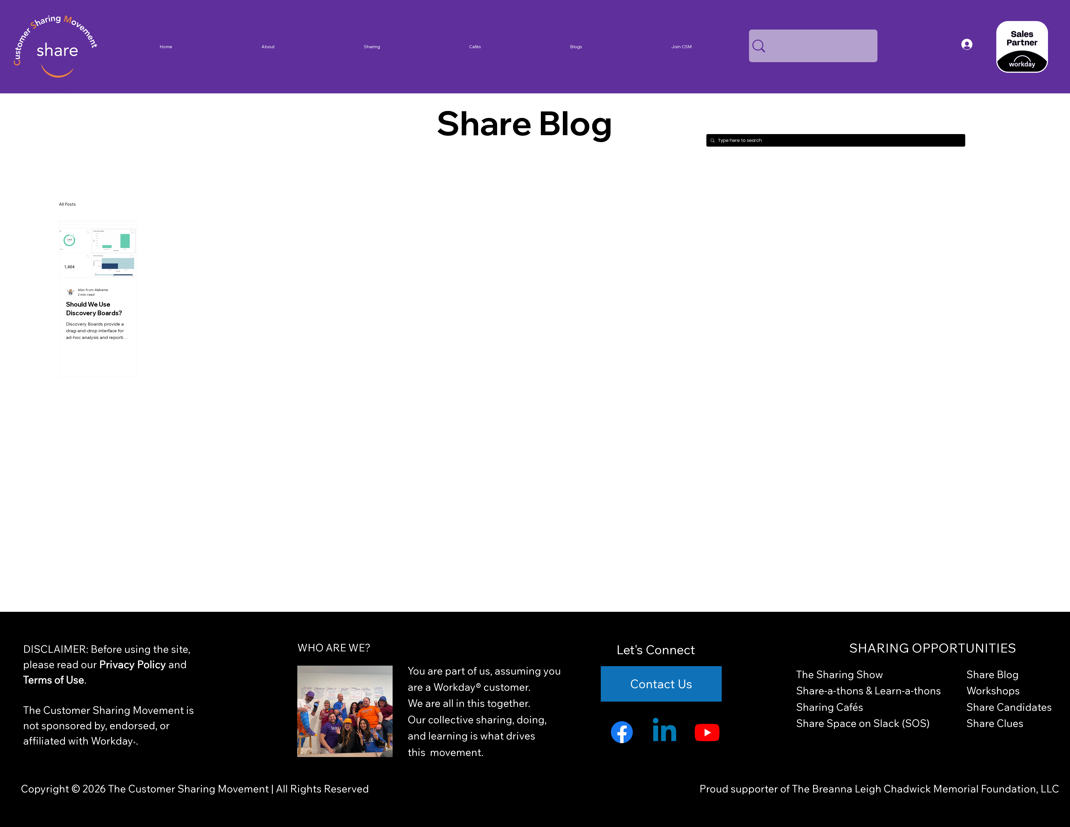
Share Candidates (1009, 706)
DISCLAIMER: (57, 648)
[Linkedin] (664, 732)
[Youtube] (707, 732)
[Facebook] (621, 732)
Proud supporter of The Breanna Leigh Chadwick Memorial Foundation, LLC (879, 788)
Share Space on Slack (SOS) (863, 723)
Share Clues (994, 723)
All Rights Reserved (321, 788)
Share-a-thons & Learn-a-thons (868, 690)
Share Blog (992, 674)
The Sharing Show (839, 674)
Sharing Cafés (829, 706)
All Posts (67, 204)
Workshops (993, 690)
